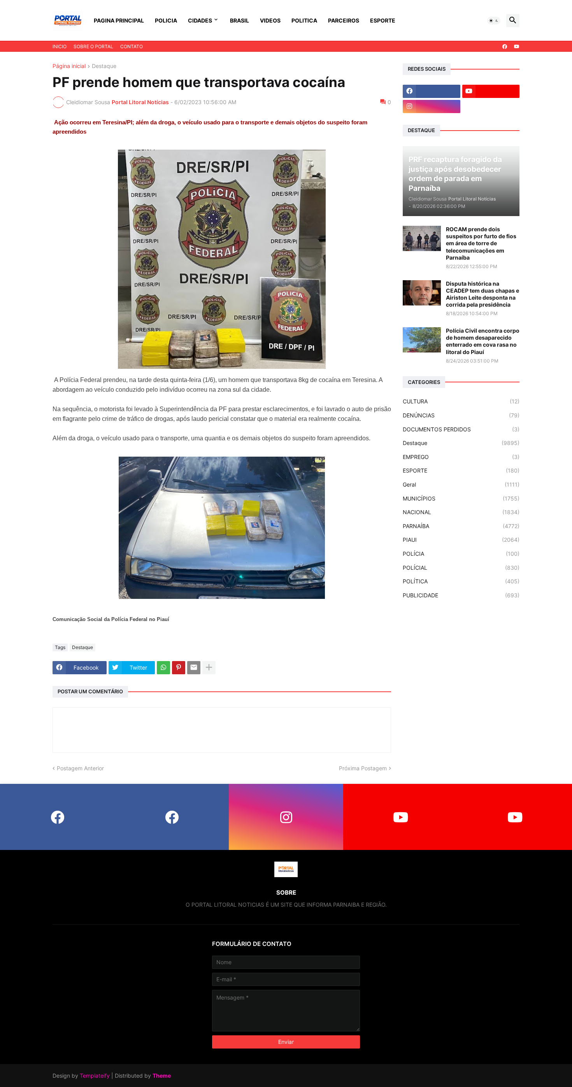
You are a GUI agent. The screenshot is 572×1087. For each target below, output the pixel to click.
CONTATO (131, 46)
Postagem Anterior (80, 768)
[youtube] (516, 46)
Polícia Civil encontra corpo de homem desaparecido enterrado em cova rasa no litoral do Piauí (482, 341)
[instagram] (431, 106)
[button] (493, 20)
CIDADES (200, 20)
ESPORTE (382, 20)
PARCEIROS (343, 20)
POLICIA (166, 20)
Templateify (95, 1075)
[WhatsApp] (163, 667)
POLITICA (304, 20)
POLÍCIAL (461, 567)
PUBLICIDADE (461, 595)
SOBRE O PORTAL (93, 46)
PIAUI (461, 539)
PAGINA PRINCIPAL (119, 20)
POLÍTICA (461, 581)
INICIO (60, 46)
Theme (162, 1075)
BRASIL (239, 20)
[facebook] (504, 46)
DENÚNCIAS (461, 415)
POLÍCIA (461, 553)
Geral (461, 484)
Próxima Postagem (363, 768)
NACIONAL (461, 512)
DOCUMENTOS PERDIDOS (461, 429)
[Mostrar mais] (209, 667)
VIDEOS (270, 20)
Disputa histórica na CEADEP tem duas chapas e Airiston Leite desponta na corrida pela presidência (482, 294)
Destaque (104, 66)
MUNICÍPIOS (461, 498)
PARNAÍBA (461, 526)
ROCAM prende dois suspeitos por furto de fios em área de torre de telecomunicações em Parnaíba (481, 243)
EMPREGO (461, 457)
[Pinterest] (178, 667)
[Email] (193, 667)
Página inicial (69, 66)
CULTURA (461, 401)
